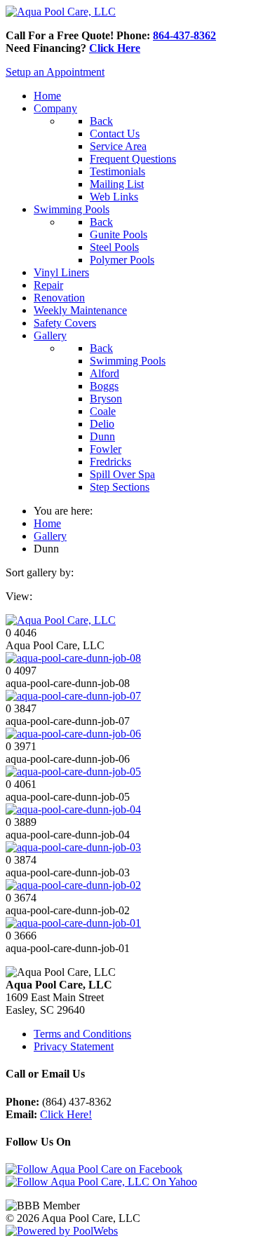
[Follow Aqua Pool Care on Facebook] (94, 1169)
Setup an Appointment (55, 72)
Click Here (114, 48)
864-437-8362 (184, 35)
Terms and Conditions (82, 1034)
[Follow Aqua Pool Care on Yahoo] (101, 1182)
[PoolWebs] (62, 1231)
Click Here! (66, 1114)
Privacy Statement (74, 1046)
